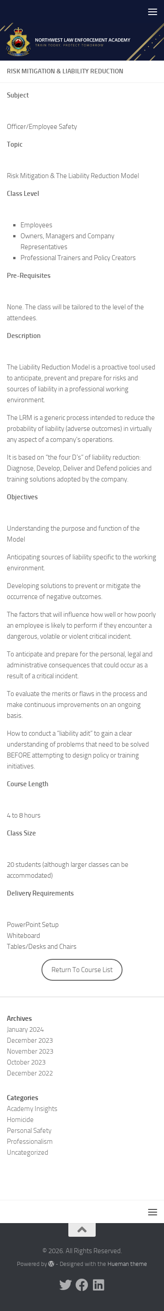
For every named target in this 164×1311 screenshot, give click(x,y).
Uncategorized (27, 1152)
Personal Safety (29, 1131)
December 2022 (30, 1073)
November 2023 (30, 1051)
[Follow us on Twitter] (65, 1285)
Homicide (20, 1120)
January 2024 (25, 1029)
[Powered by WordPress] (51, 1264)
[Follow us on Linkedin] (98, 1285)
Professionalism (30, 1141)
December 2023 (30, 1040)
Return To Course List (82, 970)
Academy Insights (32, 1109)
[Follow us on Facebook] (82, 1285)
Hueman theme (127, 1263)
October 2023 (26, 1062)
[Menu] (152, 11)
